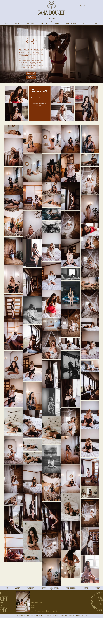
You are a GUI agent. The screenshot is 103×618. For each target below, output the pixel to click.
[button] (30, 23)
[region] (16, 94)
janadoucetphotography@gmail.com (46, 611)
